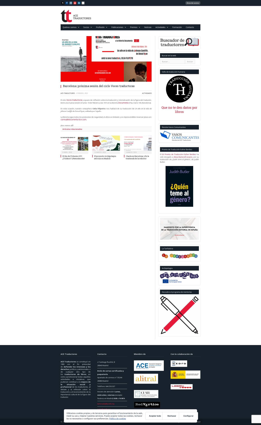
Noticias (147, 27)
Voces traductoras (74, 100)
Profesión (100, 27)
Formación (177, 27)
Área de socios (193, 3)
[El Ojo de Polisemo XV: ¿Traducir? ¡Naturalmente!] (74, 144)
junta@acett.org (103, 409)
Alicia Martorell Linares (183, 157)
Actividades (160, 27)
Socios (86, 27)
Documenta (123, 102)
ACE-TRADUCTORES (68, 93)
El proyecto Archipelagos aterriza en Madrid (105, 156)
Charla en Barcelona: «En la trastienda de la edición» (137, 156)
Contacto (190, 27)
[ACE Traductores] (76, 15)
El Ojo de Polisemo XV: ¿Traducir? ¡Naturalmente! (74, 156)
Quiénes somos (70, 27)
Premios (133, 27)
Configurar (188, 416)
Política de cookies (117, 418)
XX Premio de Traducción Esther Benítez (179, 154)
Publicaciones (117, 27)
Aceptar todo (155, 416)
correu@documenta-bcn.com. (73, 119)
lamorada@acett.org (105, 403)
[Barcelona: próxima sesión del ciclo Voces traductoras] (106, 59)
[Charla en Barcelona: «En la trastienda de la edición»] (138, 144)
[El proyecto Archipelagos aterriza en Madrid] (106, 144)
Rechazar (171, 416)
